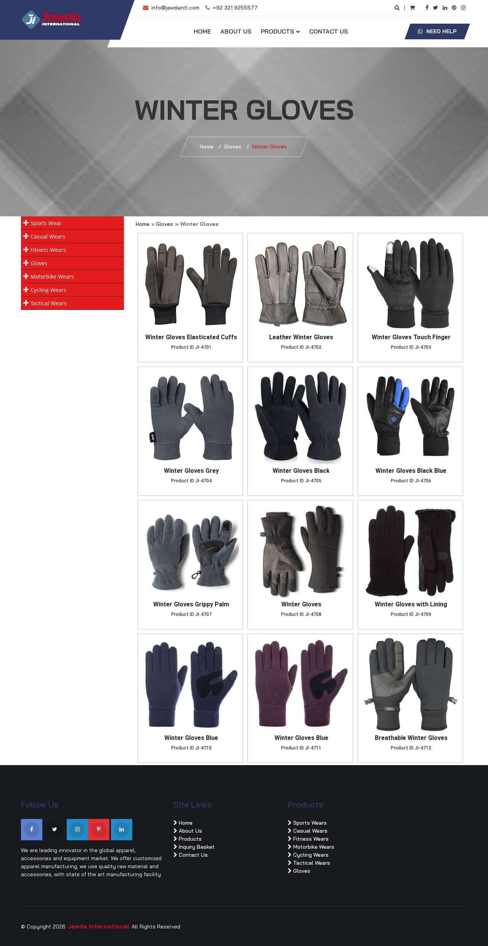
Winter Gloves (301, 604)
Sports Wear (46, 223)
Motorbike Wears (52, 276)
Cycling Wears (48, 289)
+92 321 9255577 (234, 7)
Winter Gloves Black (301, 470)
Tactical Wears (48, 303)
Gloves (232, 146)
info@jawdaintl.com (174, 7)
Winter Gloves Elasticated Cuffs (191, 337)
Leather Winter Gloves (301, 337)
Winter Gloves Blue (191, 737)
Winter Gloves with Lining (411, 604)
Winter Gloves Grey (191, 470)
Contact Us (328, 31)
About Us (236, 31)
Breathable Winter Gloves (411, 737)
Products (277, 31)
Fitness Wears (48, 249)
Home (202, 31)
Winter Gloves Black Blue (411, 470)
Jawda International (99, 926)
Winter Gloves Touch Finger (411, 337)
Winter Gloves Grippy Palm (191, 604)
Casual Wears (47, 236)
